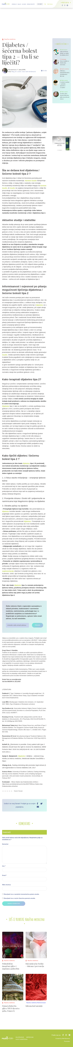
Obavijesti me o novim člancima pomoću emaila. (19, 898)
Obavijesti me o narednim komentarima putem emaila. (21, 894)
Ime (4, 866)
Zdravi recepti (31, 4)
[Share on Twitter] (41, 803)
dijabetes (39, 305)
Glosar (24, 4)
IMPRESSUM (29, 1037)
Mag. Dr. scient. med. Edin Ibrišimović (24, 71)
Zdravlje (14, 4)
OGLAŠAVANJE (20, 1037)
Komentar (5, 844)
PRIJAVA (37, 625)
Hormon (28, 180)
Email (4, 875)
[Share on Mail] (38, 807)
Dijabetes (5, 406)
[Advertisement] (41, 23)
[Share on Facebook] (37, 803)
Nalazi (19, 4)
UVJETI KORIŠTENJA (21, 1039)
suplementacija (8, 571)
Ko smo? (40, 4)
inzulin (34, 180)
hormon (43, 185)
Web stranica (6, 885)
